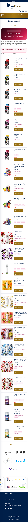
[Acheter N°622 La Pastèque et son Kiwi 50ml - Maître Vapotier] (7, 317)
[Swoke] (21, 452)
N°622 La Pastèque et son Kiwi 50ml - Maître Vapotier (20, 313)
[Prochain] (17, 444)
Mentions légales (11, 519)
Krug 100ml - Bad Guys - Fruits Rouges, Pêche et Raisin (19, 199)
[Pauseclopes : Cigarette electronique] (14, 6)
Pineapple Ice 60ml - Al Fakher (19, 75)
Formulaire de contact (10, 499)
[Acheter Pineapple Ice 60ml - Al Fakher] (7, 79)
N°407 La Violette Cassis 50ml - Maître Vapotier (19, 249)
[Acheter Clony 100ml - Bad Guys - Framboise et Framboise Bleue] (7, 172)
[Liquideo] (14, 469)
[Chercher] (17, 11)
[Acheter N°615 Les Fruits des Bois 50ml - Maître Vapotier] (7, 384)
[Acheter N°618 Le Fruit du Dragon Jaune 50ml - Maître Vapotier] (7, 302)
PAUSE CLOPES (14, 1)
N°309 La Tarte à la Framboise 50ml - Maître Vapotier (19, 233)
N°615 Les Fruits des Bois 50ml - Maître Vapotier (20, 378)
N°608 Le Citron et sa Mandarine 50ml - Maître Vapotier (19, 280)
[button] (19, 11)
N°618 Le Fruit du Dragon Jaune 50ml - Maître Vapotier (20, 297)
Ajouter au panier (18, 69)
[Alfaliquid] (7, 452)
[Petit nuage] (7, 461)
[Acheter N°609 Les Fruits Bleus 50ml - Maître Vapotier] (7, 350)
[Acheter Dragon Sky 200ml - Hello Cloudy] (7, 400)
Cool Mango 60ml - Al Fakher (19, 135)
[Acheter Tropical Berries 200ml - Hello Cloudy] (7, 433)
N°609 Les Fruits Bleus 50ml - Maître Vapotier (19, 345)
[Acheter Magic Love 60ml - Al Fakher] (7, 124)
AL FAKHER (16, 62)
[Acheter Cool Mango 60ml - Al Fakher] (7, 140)
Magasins (17, 519)
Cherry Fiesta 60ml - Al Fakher (19, 150)
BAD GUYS (16, 169)
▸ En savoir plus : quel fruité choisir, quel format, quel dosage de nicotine (14, 50)
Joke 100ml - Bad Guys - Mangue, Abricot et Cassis (19, 183)
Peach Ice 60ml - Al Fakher (20, 90)
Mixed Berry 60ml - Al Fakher (19, 104)
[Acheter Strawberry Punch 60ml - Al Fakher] (7, 64)
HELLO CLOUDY (17, 398)
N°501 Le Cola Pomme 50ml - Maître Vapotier (19, 264)
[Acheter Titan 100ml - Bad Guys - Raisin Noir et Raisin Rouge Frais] (7, 221)
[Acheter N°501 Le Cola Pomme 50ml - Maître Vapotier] (7, 269)
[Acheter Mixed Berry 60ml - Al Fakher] (7, 109)
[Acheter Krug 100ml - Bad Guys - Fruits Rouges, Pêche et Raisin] (7, 204)
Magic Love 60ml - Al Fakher (19, 119)
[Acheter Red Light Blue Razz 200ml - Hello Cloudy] (7, 416)
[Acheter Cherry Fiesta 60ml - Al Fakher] (7, 155)
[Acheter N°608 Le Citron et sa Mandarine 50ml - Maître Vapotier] (7, 285)
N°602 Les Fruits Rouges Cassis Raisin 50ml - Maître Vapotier (20, 329)
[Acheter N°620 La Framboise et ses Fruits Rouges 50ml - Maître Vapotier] (7, 366)
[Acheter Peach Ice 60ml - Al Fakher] (7, 94)
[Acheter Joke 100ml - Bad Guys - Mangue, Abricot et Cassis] (7, 188)
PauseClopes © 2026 (11, 516)
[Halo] (21, 460)
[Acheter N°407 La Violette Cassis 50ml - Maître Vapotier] (7, 254)
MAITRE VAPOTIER (17, 236)
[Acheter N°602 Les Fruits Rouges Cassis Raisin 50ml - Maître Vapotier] (7, 334)
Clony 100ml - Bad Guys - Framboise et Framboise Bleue (20, 166)
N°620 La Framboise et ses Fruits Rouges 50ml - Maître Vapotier (20, 361)
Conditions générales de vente (14, 517)
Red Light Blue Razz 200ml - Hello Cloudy (20, 410)
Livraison (17, 516)
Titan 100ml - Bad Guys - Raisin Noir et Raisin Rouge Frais (20, 216)
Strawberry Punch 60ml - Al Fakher (20, 59)
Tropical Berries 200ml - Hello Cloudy (19, 427)
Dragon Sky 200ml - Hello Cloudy (20, 395)
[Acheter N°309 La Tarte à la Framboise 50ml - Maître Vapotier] (7, 238)
